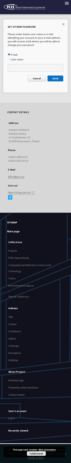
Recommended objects (21, 285)
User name (16, 59)
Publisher (13, 360)
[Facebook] (10, 197)
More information (47, 449)
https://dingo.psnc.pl (19, 192)
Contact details (16, 394)
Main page (13, 231)
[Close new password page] (63, 24)
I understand (36, 453)
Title (10, 317)
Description (14, 353)
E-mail (13, 54)
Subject (12, 338)
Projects (12, 250)
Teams (12, 278)
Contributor (14, 331)
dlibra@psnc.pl (16, 176)
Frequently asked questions (23, 387)
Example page (16, 380)
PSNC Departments (18, 258)
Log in (11, 418)
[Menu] (66, 3)
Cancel (37, 78)
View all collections (18, 296)
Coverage (13, 345)
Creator (12, 324)
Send (55, 78)
